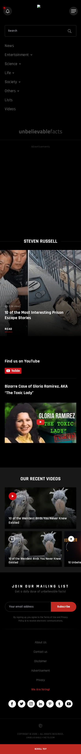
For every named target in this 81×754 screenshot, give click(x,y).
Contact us (40, 652)
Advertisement (40, 671)
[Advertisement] (40, 189)
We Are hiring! (40, 689)
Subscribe (63, 607)
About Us (40, 642)
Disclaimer (40, 661)
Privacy (40, 680)
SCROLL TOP (40, 749)
